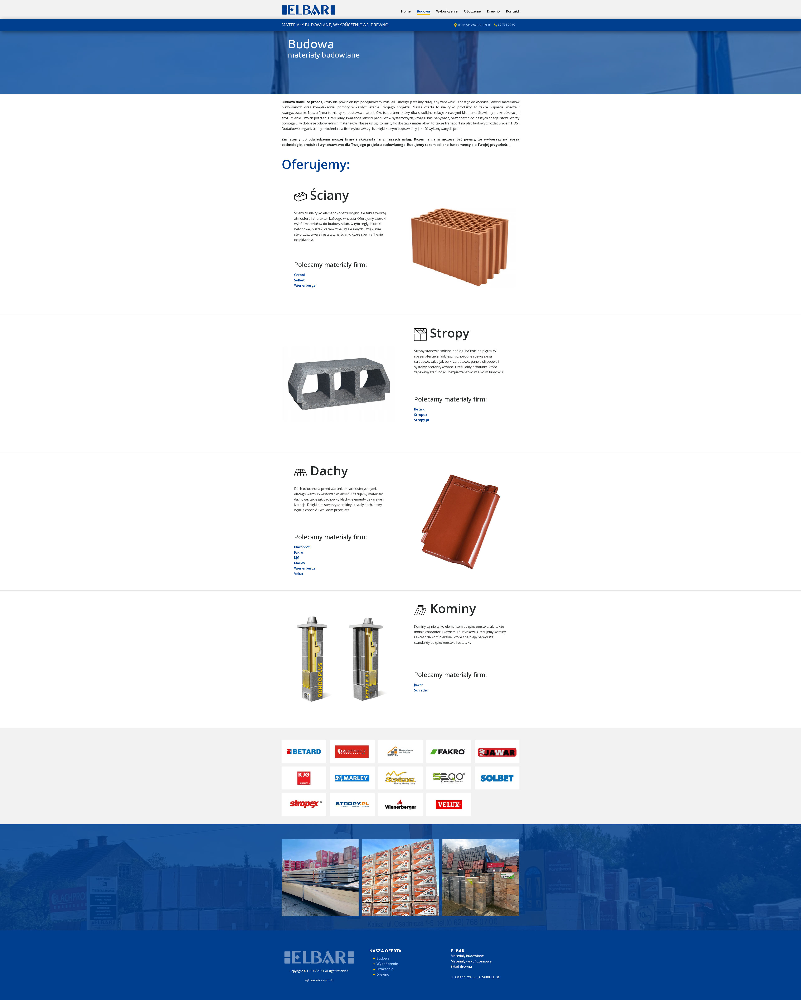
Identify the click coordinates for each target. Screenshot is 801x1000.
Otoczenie (472, 11)
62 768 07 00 (506, 24)
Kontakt (512, 11)
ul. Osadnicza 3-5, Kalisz (473, 25)
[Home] (319, 957)
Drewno (493, 11)
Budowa (423, 11)
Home (406, 11)
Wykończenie (447, 11)
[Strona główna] (309, 10)
